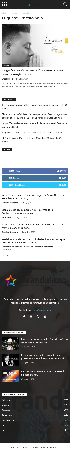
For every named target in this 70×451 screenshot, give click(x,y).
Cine (4, 430)
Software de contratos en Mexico (46, 447)
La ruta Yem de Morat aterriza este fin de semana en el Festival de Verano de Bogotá (34, 125)
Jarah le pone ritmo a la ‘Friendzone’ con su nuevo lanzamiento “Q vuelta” (34, 107)
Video (4, 425)
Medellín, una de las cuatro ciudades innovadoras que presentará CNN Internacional (33, 241)
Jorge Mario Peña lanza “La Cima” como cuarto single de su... (32, 72)
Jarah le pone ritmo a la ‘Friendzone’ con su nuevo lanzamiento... (44, 340)
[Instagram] (31, 317)
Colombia (6, 65)
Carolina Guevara (10, 202)
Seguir (62, 178)
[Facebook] (24, 317)
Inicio (4, 13)
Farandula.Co (8, 217)
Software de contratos (18, 447)
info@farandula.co (42, 310)
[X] (38, 317)
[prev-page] (3, 255)
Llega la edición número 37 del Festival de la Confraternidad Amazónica (27, 211)
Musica (5, 405)
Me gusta (61, 171)
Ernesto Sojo (7, 78)
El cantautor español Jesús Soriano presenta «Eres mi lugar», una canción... (44, 357)
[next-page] (7, 255)
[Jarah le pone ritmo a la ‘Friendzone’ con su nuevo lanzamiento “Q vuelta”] (10, 343)
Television (7, 415)
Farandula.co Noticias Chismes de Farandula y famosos (27, 246)
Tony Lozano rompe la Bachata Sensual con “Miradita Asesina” (33, 132)
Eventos (6, 410)
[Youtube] (45, 317)
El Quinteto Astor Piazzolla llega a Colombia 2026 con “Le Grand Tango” (33, 140)
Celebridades (8, 420)
